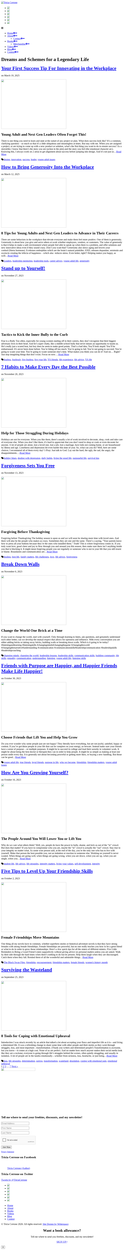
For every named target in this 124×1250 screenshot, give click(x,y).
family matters (27, 557)
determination (28, 1061)
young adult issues (46, 159)
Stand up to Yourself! (23, 268)
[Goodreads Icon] (8, 17)
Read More (13, 255)
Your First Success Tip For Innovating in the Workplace (58, 68)
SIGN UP (62, 1242)
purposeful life (79, 458)
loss (5, 1061)
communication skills (84, 655)
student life (9, 863)
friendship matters (95, 762)
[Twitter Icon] (8, 20)
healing (7, 557)
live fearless (27, 359)
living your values (64, 863)
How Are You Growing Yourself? (34, 772)
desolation (74, 1061)
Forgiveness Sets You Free (28, 465)
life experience (66, 359)
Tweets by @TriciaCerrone (14, 1180)
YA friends (53, 359)
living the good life (63, 458)
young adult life (71, 261)
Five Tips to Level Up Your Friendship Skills (47, 871)
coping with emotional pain (93, 1061)
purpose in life (52, 762)
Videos (10, 46)
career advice (56, 261)
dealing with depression (29, 458)
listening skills (79, 658)
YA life (88, 359)
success (26, 159)
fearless (7, 359)
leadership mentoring (23, 261)
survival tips (93, 458)
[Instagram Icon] (8, 8)
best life (15, 557)
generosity (85, 261)
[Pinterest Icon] (8, 23)
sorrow (39, 1061)
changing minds (11, 655)
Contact (17, 38)
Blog (9, 49)
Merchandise (19, 44)
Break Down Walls (20, 564)
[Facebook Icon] (8, 14)
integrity (96, 863)
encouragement (44, 962)
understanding (39, 658)
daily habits (46, 458)
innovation (16, 159)
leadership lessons (48, 655)
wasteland (63, 1061)
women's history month (96, 962)
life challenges (42, 557)
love (52, 557)
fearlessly (16, 359)
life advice (79, 359)
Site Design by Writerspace (56, 1224)
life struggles (32, 863)
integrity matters (47, 863)
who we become (67, 762)
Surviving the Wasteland (26, 969)
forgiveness (71, 557)
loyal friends (38, 762)
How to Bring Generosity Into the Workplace (47, 167)
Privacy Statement (7, 1152)
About (10, 36)
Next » (14, 1066)
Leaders (7, 261)
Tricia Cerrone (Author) (18, 1168)
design (7, 159)
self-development (83, 863)
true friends (25, 762)
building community (105, 655)
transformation (51, 1061)
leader (33, 159)
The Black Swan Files (14, 962)
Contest (11, 52)
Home (10, 33)
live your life (40, 359)
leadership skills (65, 655)
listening (51, 658)
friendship (81, 762)
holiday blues (10, 458)
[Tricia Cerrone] (9, 2)
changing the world (29, 655)
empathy (11, 658)
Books (10, 41)
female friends (77, 962)
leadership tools (41, 261)
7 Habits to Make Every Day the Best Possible (48, 367)
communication (23, 658)
